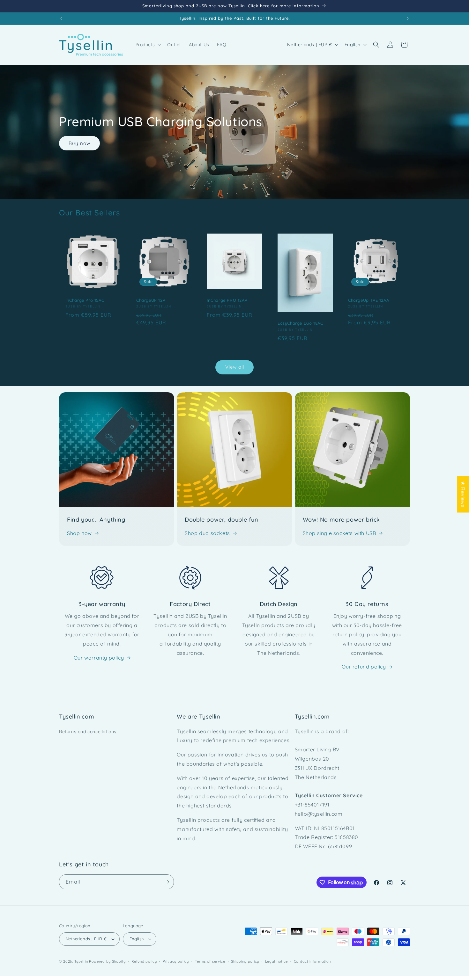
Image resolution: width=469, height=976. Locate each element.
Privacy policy (176, 961)
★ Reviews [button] (463, 494)
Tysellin (81, 961)
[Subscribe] (167, 881)
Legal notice (276, 961)
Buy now (79, 143)
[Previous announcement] (61, 18)
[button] (148, 44)
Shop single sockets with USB (339, 533)
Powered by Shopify (107, 961)
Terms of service (210, 961)
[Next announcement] (408, 18)
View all (234, 367)
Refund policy (144, 961)
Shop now (79, 533)
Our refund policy (364, 666)
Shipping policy (245, 961)
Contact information (312, 961)
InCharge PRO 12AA (227, 299)
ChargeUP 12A (150, 299)
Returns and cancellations (87, 731)
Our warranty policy (99, 657)
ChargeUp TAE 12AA (368, 299)
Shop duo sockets (207, 533)
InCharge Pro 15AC (84, 299)
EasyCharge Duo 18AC (300, 323)
